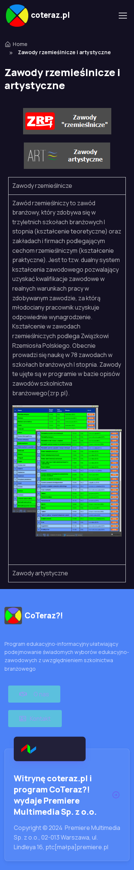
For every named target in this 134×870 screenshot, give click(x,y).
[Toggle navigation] (122, 15)
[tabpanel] (67, 379)
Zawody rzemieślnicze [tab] (42, 185)
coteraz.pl (50, 15)
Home (20, 44)
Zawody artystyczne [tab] (40, 573)
